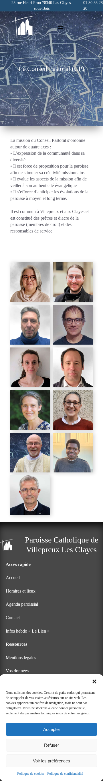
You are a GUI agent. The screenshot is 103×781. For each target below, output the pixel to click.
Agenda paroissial (22, 604)
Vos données (17, 670)
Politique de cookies (30, 774)
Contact (13, 617)
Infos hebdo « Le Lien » (27, 631)
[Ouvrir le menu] (60, 27)
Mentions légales (21, 657)
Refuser (51, 745)
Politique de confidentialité (65, 774)
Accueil (13, 577)
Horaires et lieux (20, 591)
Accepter (51, 729)
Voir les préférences (51, 760)
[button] (94, 681)
